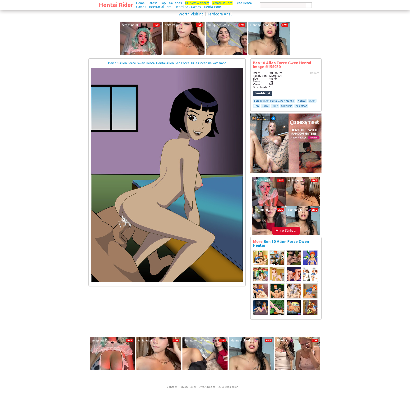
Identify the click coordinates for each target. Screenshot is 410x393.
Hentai (302, 100)
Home (140, 3)
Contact (172, 386)
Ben (256, 105)
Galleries (175, 3)
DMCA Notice (207, 386)
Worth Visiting (191, 14)
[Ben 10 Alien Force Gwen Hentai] (260, 264)
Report (314, 72)
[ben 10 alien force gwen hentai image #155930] (167, 281)
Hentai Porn (212, 7)
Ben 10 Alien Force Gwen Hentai (274, 100)
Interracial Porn (160, 7)
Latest (152, 3)
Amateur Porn (222, 3)
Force (265, 105)
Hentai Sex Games (188, 7)
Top (163, 3)
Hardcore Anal (219, 14)
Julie (275, 105)
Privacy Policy (188, 386)
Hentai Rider (116, 5)
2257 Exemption (228, 386)
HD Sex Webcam (197, 3)
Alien (312, 100)
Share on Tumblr (262, 93)
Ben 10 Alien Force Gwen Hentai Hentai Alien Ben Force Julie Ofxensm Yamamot (167, 63)
